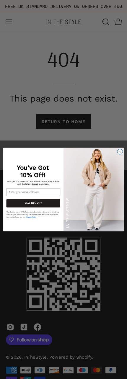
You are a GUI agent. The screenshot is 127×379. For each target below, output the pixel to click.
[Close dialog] (120, 151)
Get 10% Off (33, 203)
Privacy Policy (31, 217)
